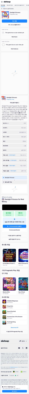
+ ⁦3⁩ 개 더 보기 (11, 155)
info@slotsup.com (14, 367)
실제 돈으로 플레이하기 (19, 5)
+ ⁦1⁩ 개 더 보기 (13, 160)
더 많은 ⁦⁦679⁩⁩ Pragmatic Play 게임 (14, 331)
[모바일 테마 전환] (26, 2)
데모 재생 (3, 5)
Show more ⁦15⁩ (14, 327)
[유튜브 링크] (19, 348)
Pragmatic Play (10, 99)
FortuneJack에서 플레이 (15, 226)
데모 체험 (14, 21)
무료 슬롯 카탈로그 (14, 102)
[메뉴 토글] (1, 1)
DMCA (24, 371)
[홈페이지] (7, 2)
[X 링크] (22, 348)
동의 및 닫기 (14, 391)
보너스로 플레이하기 (15, 24)
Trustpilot (13, 375)
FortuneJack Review (14, 230)
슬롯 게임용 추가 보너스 (14, 239)
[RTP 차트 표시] (8, 123)
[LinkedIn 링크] (26, 348)
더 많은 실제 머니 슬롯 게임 (14, 235)
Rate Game (14, 36)
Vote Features (14, 48)
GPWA (16, 371)
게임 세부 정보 (10, 5)
